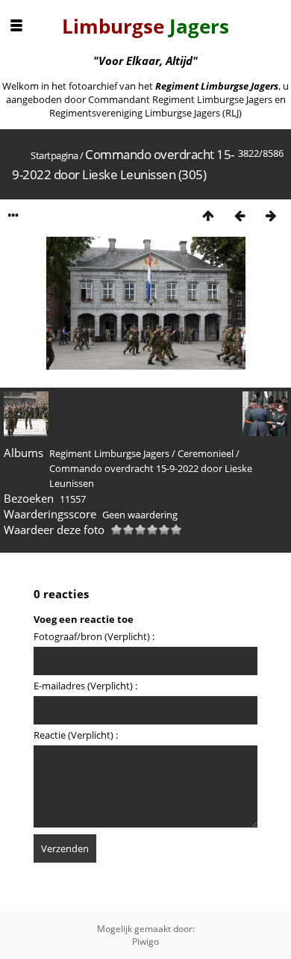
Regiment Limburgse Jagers (109, 453)
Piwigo (145, 941)
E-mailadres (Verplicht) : (85, 685)
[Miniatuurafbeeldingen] (208, 215)
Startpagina (54, 155)
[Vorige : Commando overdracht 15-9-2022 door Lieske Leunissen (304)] (239, 215)
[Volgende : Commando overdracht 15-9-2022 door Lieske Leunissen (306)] (271, 215)
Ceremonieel (206, 453)
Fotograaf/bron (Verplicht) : (94, 636)
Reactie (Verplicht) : (76, 735)
